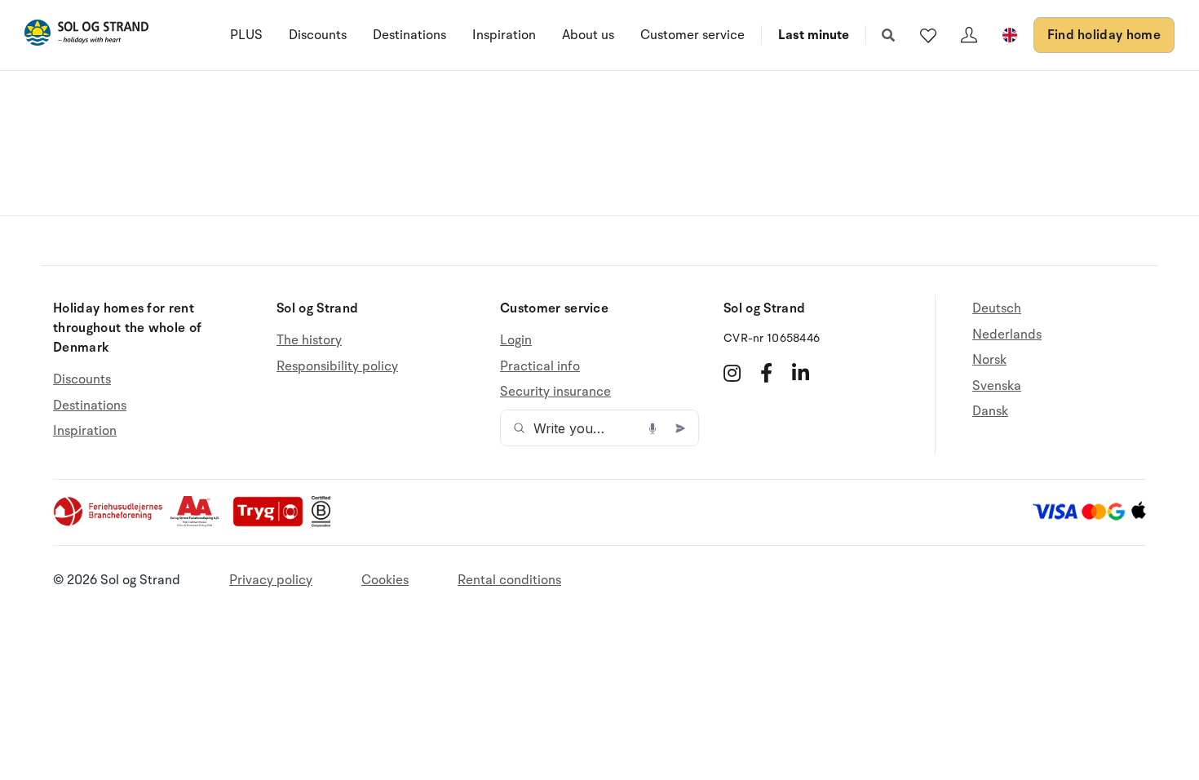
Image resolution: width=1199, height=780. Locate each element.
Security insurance (555, 392)
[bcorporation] (325, 523)
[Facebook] (766, 373)
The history (309, 340)
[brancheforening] (109, 523)
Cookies (385, 580)
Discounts (318, 35)
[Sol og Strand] (86, 35)
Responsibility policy (337, 366)
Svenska (996, 386)
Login (516, 340)
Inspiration (504, 35)
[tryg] (272, 523)
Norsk (989, 360)
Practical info (540, 366)
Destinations (409, 35)
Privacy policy (270, 580)
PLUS (246, 35)
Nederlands (1007, 334)
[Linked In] (800, 373)
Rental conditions (509, 580)
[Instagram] (732, 373)
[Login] (969, 35)
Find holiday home (1104, 35)
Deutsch (996, 308)
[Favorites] (928, 35)
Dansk (990, 411)
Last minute (813, 35)
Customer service (692, 35)
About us (588, 35)
